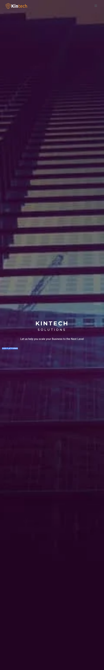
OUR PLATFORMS (10, 348)
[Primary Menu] (96, 6)
